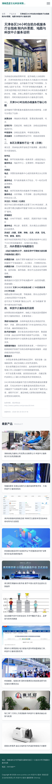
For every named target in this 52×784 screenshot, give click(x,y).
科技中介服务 (36, 775)
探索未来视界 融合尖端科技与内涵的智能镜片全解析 (25, 746)
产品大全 (12, 14)
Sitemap (37, 778)
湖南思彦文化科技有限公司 (14, 3)
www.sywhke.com (23, 775)
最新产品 (7, 423)
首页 (3, 14)
